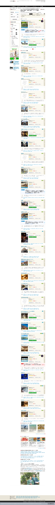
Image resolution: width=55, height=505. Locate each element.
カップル (30, 461)
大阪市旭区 (29, 451)
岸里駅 (31, 151)
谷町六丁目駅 (36, 408)
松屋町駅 (31, 408)
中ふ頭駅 (43, 46)
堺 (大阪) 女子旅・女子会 (35, 102)
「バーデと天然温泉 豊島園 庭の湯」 (38, 470)
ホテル (21, 461)
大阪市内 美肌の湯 (34, 319)
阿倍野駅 (29, 244)
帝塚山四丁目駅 (27, 76)
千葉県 (21, 496)
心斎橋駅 (29, 320)
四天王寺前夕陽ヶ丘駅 (29, 331)
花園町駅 (36, 209)
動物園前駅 (32, 244)
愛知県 (35, 496)
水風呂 (39, 460)
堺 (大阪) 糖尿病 (29, 197)
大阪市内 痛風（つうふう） (26, 256)
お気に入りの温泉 (38, 0)
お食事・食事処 (24, 461)
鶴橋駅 (34, 331)
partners (15, 503)
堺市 (21, 453)
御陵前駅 (37, 178)
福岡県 (37, 496)
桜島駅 (43, 397)
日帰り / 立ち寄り (14, 25)
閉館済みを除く (38, 15)
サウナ (21, 460)
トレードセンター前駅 (29, 47)
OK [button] (50, 503)
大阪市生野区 (25, 451)
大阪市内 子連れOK (33, 36)
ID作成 (44, 1)
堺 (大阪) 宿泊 (24, 137)
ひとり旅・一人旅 (36, 460)
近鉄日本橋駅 (32, 281)
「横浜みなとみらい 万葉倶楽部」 (28, 469)
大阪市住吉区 (39, 451)
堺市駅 (39, 197)
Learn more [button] (39, 503)
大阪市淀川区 (29, 452)
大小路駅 (24, 138)
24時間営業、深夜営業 (15, 38)
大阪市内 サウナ (41, 150)
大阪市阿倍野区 (36, 451)
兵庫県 (23, 496)
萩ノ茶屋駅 (31, 209)
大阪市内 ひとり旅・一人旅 (38, 36)
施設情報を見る (32, 43)
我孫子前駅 (27, 63)
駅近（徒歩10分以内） (25, 460)
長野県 (33, 496)
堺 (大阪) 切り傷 (32, 197)
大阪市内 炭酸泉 (25, 270)
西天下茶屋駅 (28, 151)
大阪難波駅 (42, 319)
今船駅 (38, 209)
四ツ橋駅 (27, 320)
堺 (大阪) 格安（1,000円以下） (26, 178)
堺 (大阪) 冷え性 (36, 197)
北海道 (31, 496)
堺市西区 (30, 453)
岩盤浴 (13, 40)
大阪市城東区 (32, 451)
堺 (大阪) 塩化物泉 (25, 197)
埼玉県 (19, 496)
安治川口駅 (27, 370)
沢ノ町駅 (24, 63)
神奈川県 (17, 496)
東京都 (27, 496)
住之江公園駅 (43, 36)
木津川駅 (26, 151)
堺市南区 (33, 453)
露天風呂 (41, 460)
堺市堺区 (23, 453)
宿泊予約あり (33, 15)
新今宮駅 (34, 209)
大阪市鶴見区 (33, 452)
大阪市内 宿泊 (24, 46)
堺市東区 (28, 453)
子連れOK (28, 461)
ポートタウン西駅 (25, 47)
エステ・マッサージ (34, 461)
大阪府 (29, 496)
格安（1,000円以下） (30, 460)
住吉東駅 (29, 63)
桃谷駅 (32, 331)
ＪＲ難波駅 (24, 320)
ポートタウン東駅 (34, 47)
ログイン (42, 1)
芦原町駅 (26, 229)
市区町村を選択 (15, 19)
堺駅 (43, 137)
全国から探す (17, 12)
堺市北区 (35, 453)
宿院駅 (42, 137)
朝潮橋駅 (24, 370)
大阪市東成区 (22, 451)
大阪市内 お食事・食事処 (41, 280)
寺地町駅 (26, 138)
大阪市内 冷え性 (25, 36)
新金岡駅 (43, 197)
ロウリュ (22, 462)
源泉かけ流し (13, 44)
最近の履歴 (43, 0)
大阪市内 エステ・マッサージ (40, 270)
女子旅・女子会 (38, 461)
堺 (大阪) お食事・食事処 (38, 137)
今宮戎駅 (24, 281)
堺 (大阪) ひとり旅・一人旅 (30, 102)
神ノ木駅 (30, 76)
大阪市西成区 (26, 452)
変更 (17, 14)
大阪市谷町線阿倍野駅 (25, 244)
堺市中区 (25, 453)
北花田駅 (41, 197)
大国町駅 (26, 281)
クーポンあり (29, 15)
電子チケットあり (24, 15)
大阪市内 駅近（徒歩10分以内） (26, 209)
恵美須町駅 (29, 281)
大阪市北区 (40, 452)
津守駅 (24, 151)
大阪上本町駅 (24, 331)
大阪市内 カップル (29, 36)
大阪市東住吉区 (22, 452)
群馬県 (25, 496)
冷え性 (41, 461)
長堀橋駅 (33, 408)
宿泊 (43, 460)
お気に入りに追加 (38, 43)
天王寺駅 (42, 243)
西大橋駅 (36, 383)
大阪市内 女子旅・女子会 (39, 46)
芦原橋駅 (29, 229)
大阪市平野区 (36, 452)
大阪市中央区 (43, 452)
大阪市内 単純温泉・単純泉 (26, 319)
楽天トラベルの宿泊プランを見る (32, 135)
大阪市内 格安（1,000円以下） (36, 126)
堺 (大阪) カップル (25, 102)
